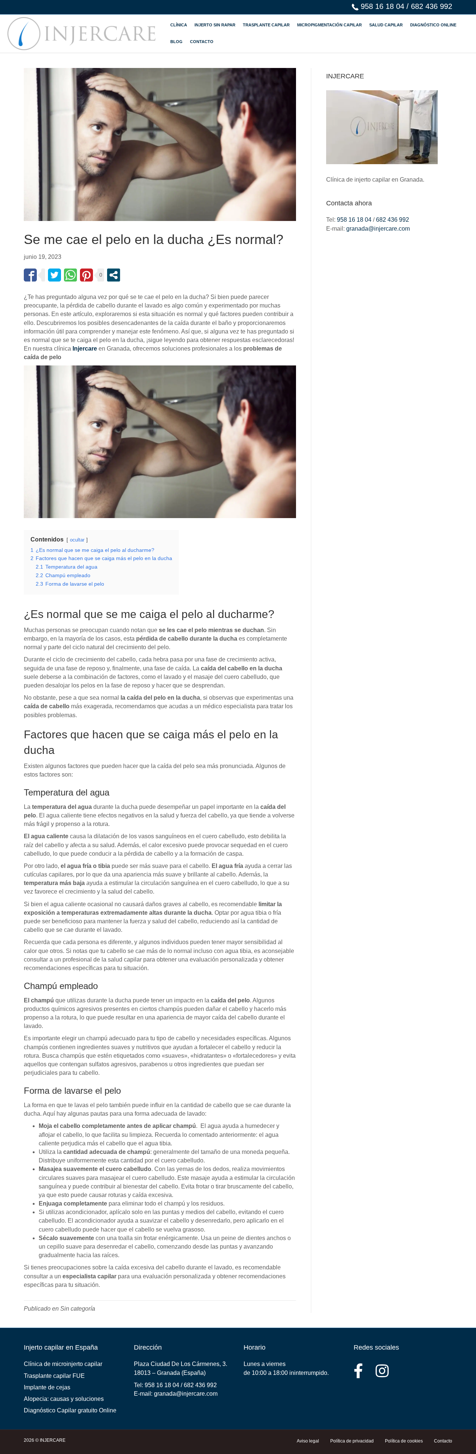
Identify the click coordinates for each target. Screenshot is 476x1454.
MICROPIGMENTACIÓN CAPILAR (329, 25)
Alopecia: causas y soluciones (64, 1399)
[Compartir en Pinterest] (86, 275)
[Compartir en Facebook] (30, 275)
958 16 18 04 (382, 6)
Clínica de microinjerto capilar (63, 1364)
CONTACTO (201, 41)
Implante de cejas (47, 1387)
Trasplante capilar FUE (54, 1376)
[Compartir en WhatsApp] (70, 275)
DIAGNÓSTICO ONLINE (433, 25)
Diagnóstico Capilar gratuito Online (70, 1410)
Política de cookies (404, 1441)
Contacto (443, 1441)
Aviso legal (308, 1441)
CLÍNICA (178, 25)
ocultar (77, 540)
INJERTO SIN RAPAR (214, 25)
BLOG (176, 41)
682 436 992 (431, 6)
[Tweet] (54, 275)
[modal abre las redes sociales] (113, 275)
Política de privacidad (352, 1441)
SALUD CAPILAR (386, 25)
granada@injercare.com (378, 228)
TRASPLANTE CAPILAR (266, 25)
